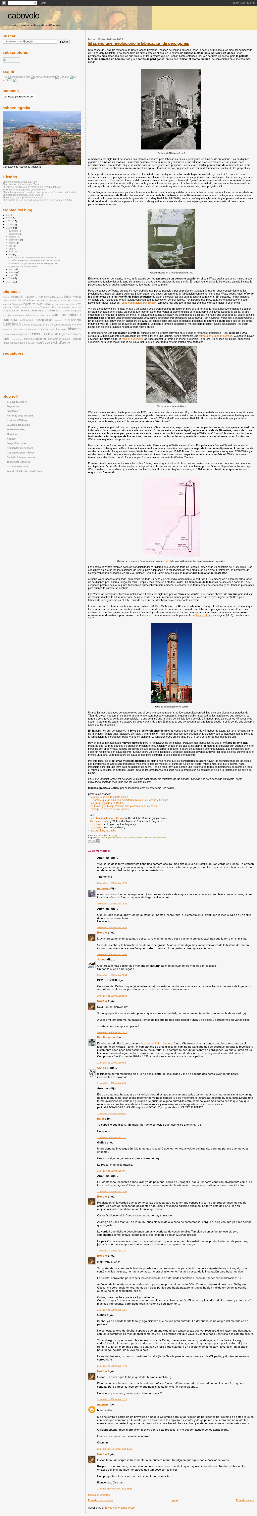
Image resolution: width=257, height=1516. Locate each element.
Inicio (174, 1500)
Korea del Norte (66, 304)
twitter (51, 77)
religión (76, 338)
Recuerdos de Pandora (20, 448)
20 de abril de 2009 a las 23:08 (112, 996)
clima (48, 315)
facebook (8, 80)
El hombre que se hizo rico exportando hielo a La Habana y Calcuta (129, 800)
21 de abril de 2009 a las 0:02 (111, 1063)
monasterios (54, 339)
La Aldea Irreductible (19, 425)
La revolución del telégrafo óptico (109, 796)
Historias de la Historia (20, 415)
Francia (34, 300)
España (23, 300)
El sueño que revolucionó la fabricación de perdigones (138, 43)
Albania (6, 297)
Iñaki (100, 1118)
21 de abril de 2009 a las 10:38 (112, 1191)
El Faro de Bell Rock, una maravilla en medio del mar (32, 187)
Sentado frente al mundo (21, 457)
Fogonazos (13, 406)
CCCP (39, 297)
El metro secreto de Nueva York (20, 181)
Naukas (11, 438)
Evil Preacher (106, 1037)
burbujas (7, 315)
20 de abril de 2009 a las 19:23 (112, 883)
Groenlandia (53, 301)
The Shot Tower (99, 821)
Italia (47, 304)
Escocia (13, 300)
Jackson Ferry (204, 615)
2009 (9, 227)
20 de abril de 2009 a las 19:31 (112, 927)
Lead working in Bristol (103, 830)
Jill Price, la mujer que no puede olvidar (24, 189)
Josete (101, 959)
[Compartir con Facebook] (98, 841)
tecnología (37, 342)
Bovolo (102, 932)
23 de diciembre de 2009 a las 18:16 (114, 1488)
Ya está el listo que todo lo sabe (25, 471)
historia (74, 329)
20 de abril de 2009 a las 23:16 (112, 1032)
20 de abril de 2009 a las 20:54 (112, 975)
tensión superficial (132, 338)
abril (11, 254)
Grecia (43, 300)
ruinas (6, 342)
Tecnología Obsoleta (18, 462)
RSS (5, 77)
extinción (43, 329)
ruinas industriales (157, 837)
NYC (78, 304)
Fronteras (12, 411)
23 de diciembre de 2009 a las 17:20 (114, 1449)
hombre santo (10, 334)
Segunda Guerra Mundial (55, 307)
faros (52, 330)
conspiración (44, 319)
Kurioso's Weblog (17, 420)
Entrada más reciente (100, 1500)
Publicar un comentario (99, 1495)
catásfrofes (18, 315)
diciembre (14, 231)
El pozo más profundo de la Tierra (21, 184)
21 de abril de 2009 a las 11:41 (112, 1250)
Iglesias (77, 300)
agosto (12, 243)
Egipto (6, 301)
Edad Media (72, 296)
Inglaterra (110, 837)
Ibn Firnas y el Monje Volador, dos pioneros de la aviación (123, 806)
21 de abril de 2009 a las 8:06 (111, 1171)
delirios (26, 324)
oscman (102, 1404)
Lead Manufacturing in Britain (139, 302)
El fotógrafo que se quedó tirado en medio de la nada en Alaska (37, 200)
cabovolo (23, 15)
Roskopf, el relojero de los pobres (109, 809)
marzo (12, 269)
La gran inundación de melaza (22, 266)
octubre (13, 236)
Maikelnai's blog (16, 429)
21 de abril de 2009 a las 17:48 (112, 1366)
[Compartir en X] (94, 841)
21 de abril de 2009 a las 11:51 (112, 1310)
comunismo (26, 320)
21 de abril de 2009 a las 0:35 (111, 1083)
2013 (9, 215)
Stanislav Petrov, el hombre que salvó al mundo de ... (33, 257)
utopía (48, 342)
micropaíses (17, 339)
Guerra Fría (66, 300)
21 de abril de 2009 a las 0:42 (111, 1113)
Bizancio (29, 297)
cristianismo (73, 319)
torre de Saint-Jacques (158, 1043)
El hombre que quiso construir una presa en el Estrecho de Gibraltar (40, 192)
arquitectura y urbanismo (44, 310)
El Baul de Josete (17, 401)
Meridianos (13, 434)
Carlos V (103, 1067)
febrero (12, 272)
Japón (54, 304)
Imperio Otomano (12, 304)
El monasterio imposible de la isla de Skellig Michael (33, 263)
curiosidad (12, 324)
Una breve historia (17, 466)
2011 (9, 221)
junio (11, 249)
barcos (66, 310)
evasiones (30, 329)
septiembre (14, 240)
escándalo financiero (13, 330)
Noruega (7, 307)
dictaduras (66, 324)
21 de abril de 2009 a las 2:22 (111, 1137)
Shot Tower (96, 824)
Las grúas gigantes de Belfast (107, 803)
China (47, 297)
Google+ (64, 77)
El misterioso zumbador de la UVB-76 (23, 194)
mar (6, 338)
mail (28, 77)
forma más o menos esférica (215, 335)
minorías (29, 339)
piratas (66, 339)
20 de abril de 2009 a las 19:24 (112, 903)
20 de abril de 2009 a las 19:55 (112, 954)
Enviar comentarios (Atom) (120, 1507)
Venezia (76, 307)
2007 (9, 281)
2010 (9, 224)
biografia (76, 310)
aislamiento (19, 310)
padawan (103, 888)
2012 (9, 218)
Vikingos (7, 310)
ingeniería (24, 334)
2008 (9, 278)
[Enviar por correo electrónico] (90, 841)
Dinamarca (57, 297)
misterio (40, 338)
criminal (58, 320)
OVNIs (17, 307)
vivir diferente (61, 342)
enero (12, 275)
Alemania (17, 296)
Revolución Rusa (30, 307)
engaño (76, 324)
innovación (121, 837)
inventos (131, 837)
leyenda (53, 334)
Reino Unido (142, 837)
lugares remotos (70, 334)
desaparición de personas (45, 324)
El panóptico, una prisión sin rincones (23, 197)
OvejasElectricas (17, 443)
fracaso (101, 837)
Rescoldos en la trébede (21, 452)
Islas (39, 304)
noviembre (14, 234)
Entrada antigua (245, 1500)
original (167, 561)
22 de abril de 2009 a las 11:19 (112, 1399)
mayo (12, 251)
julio (11, 246)
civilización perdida (34, 315)
